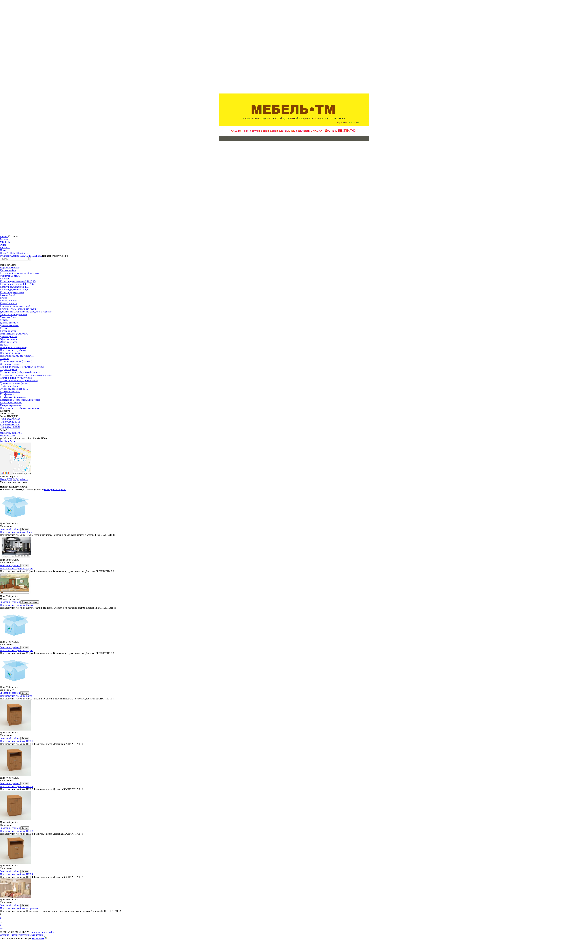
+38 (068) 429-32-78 (10, 419)
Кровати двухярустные (12, 292)
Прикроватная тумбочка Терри (16, 532)
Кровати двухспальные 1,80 (14, 289)
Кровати (4, 278)
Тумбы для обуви (9, 386)
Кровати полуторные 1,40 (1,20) (17, 284)
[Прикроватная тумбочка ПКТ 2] (294, 760)
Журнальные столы (10, 276)
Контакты (5, 247)
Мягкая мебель (7, 317)
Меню (14, 236)
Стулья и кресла (8, 369)
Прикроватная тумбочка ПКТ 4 (16, 874)
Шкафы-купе (7, 394)
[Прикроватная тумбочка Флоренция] (294, 888)
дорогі (53, 489)
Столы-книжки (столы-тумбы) (16, 377)
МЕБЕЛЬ (5, 242)
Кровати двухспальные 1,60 (14, 287)
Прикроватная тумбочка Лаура (16, 696)
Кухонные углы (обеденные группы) (19, 309)
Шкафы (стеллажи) (10, 391)
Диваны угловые (9, 322)
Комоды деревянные (10, 405)
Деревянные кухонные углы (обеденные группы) (25, 311)
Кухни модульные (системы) (15, 306)
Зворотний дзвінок (10, 529)
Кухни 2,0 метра (8, 300)
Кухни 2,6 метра (8, 303)
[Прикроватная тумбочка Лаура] (294, 670)
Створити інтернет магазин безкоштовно (21, 935)
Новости (4, 250)
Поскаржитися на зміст (42, 932)
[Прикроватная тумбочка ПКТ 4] (294, 849)
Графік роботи (7, 441)
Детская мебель (8, 270)
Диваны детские (8, 336)
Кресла (3, 328)
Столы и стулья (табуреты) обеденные (20, 372)
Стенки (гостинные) (10, 364)
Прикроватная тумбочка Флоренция (19, 908)
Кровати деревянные (11, 402)
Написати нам (7, 435)
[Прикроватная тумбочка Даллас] (294, 584)
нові (64, 489)
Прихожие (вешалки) (11, 353)
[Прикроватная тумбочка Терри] (294, 506)
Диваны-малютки (9, 325)
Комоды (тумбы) (8, 295)
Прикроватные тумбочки (13, 350)
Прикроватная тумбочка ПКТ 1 (16, 741)
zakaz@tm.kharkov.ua (11, 433)
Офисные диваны (9, 339)
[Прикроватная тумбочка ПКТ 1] (294, 715)
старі (59, 489)
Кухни (3, 298)
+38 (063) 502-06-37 (10, 424)
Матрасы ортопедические (13, 314)
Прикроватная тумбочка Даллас (16, 605)
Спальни (4, 358)
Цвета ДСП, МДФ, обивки (14, 253)
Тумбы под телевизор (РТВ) (14, 388)
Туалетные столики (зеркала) (15, 383)
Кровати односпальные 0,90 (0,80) (18, 281)
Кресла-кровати (8, 331)
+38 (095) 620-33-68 (10, 421)
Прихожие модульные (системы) (17, 355)
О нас (3, 244)
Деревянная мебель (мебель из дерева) (20, 399)
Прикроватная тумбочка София (16, 568)
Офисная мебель (8, 342)
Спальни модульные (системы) (16, 361)
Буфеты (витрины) (9, 267)
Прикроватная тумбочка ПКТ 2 (16, 786)
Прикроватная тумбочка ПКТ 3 (16, 831)
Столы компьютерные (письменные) (19, 380)
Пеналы (4, 344)
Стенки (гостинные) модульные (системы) (22, 366)
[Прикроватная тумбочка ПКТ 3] (294, 806)
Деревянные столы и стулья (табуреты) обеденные (26, 375)
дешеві (46, 489)
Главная (4, 239)
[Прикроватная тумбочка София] (294, 547)
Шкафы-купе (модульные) (13, 397)
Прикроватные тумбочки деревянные (19, 408)
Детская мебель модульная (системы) (19, 273)
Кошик (4, 236)
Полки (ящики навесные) (13, 347)
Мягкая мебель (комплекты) (14, 333)
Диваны (4, 320)
